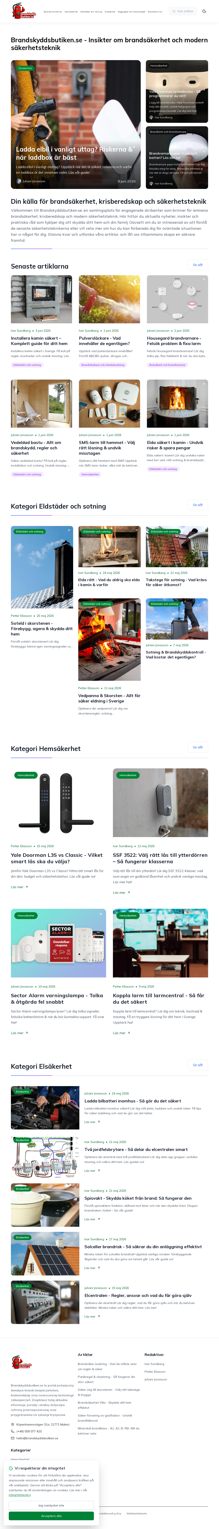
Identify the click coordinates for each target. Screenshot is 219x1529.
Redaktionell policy (109, 1513)
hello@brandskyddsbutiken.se (37, 1438)
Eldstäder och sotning (91, 11)
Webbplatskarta (136, 1513)
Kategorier (21, 1450)
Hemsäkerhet (71, 11)
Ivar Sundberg (21, 331)
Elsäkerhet (110, 11)
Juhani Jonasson (158, 331)
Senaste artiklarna (52, 11)
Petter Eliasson (21, 616)
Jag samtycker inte (51, 1505)
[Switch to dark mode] (204, 11)
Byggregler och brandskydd (131, 11)
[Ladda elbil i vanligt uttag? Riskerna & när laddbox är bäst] (76, 124)
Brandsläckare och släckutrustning (102, 364)
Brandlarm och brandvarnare (168, 131)
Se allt (198, 265)
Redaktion (154, 1354)
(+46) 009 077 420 (29, 1431)
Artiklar (85, 1354)
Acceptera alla (51, 1516)
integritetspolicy (20, 1495)
